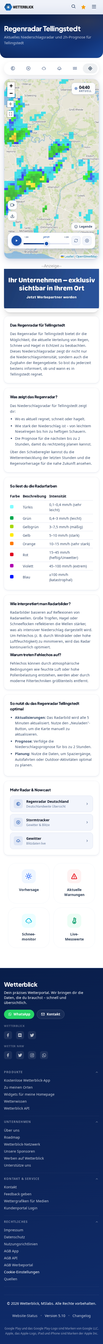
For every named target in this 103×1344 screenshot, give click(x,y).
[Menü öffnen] (94, 7)
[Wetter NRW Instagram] (32, 1055)
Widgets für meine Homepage (29, 1094)
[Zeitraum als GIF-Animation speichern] (12, 205)
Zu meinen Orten (18, 1087)
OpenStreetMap (87, 256)
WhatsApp (22, 1014)
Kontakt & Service (22, 1179)
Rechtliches (16, 1222)
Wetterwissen (15, 1101)
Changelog (81, 1315)
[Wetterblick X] (32, 1035)
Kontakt (53, 1014)
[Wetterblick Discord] (20, 1035)
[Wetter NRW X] (20, 1055)
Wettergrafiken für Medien (26, 1201)
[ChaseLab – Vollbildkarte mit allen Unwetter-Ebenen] (90, 68)
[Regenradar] (13, 68)
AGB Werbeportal (18, 1265)
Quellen (10, 1279)
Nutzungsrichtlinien (21, 1244)
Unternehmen (17, 1122)
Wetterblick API (17, 1108)
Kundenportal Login (21, 1208)
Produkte (13, 1072)
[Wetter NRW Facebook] (8, 1055)
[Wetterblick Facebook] (8, 1035)
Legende (85, 226)
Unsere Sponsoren (19, 1151)
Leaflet (69, 256)
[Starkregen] (75, 68)
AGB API (11, 1258)
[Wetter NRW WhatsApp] (44, 1055)
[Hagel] (43, 68)
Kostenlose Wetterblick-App (27, 1080)
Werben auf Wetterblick (24, 1158)
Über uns (12, 1130)
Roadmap (12, 1137)
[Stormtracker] (28, 68)
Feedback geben (18, 1194)
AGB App (11, 1251)
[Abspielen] (17, 241)
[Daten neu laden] (76, 240)
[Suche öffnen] (73, 6)
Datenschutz (14, 1237)
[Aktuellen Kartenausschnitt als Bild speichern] (12, 216)
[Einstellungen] (87, 240)
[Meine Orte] (83, 6)
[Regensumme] (59, 68)
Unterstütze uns (17, 1165)
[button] (11, 86)
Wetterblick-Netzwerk (22, 1144)
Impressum (13, 1230)
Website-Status (25, 1315)
